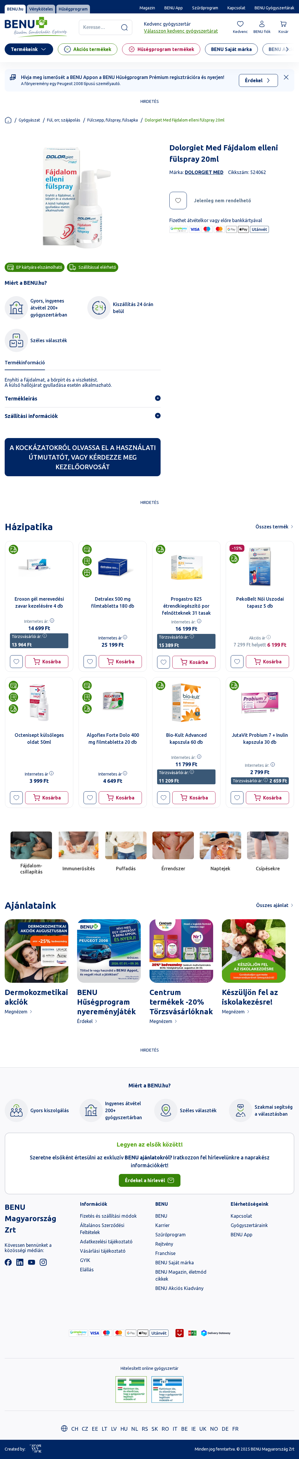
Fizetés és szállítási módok (108, 1216)
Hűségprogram (73, 9)
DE (225, 1429)
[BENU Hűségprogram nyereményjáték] (109, 951)
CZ (85, 1429)
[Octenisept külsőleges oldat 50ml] (39, 702)
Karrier (162, 1225)
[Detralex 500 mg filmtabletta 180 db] (113, 566)
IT (175, 1429)
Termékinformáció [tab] (25, 362)
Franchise (165, 1253)
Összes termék (271, 526)
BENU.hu (15, 9)
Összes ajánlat (272, 905)
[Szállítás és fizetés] (78, 1333)
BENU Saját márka (174, 1262)
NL (134, 1429)
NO (214, 1429)
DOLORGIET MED (204, 172)
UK (202, 1429)
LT (104, 1429)
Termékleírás (21, 398)
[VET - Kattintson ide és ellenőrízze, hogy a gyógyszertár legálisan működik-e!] (167, 1390)
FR (235, 1429)
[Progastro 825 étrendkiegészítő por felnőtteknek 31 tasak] (186, 566)
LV (114, 1429)
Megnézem (16, 1011)
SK (155, 1429)
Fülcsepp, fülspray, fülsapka (112, 120)
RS (145, 1429)
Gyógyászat (29, 120)
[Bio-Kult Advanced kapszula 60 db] (186, 702)
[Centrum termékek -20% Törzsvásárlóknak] (181, 951)
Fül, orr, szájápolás (63, 120)
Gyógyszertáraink (249, 1225)
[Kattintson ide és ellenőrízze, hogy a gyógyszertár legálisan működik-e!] (131, 1390)
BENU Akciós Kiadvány (179, 1288)
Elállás (87, 1269)
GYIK (85, 1260)
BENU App (173, 8)
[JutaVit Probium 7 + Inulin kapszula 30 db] (260, 702)
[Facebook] (8, 1264)
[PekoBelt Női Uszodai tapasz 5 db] (260, 566)
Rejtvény (164, 1244)
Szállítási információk (31, 416)
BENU (161, 1216)
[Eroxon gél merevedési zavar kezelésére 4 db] (39, 566)
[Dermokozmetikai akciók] (36, 951)
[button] (16, 661)
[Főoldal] (8, 120)
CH (74, 1429)
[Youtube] (31, 1264)
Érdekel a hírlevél (145, 1180)
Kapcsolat (236, 8)
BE (184, 1429)
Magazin (147, 8)
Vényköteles (41, 9)
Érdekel (254, 80)
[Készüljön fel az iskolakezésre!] (254, 951)
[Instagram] (43, 1264)
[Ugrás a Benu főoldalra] (36, 27)
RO (165, 1429)
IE (193, 1429)
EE (95, 1429)
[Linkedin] (19, 1264)
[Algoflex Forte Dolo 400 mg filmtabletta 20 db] (113, 702)
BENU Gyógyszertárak (274, 8)
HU (124, 1429)
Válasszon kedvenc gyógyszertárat (181, 31)
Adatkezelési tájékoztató (106, 1241)
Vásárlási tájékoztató (103, 1251)
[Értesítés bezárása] (286, 77)
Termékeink (24, 49)
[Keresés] (124, 27)
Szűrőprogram (205, 8)
